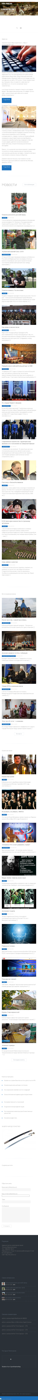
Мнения (4, 485)
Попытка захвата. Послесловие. (13, 290)
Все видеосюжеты (19, 1060)
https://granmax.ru (17, 43)
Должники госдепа (8, 911)
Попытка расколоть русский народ (14, 215)
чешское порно (6, 43)
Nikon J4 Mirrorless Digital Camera (21, 1322)
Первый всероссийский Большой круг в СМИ (17, 366)
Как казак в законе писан (10, 327)
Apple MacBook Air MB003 (19, 1318)
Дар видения (6, 446)
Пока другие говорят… (9, 979)
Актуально (5, 330)
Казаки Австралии (8, 777)
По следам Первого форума (11, 403)
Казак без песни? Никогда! (9, 656)
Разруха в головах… (9, 946)
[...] (33, 226)
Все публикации (29, 184)
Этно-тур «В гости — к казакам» (12, 721)
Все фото (19, 734)
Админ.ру (5, 565)
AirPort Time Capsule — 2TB (19, 1326)
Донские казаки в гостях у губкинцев (14, 653)
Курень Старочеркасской (10, 1012)
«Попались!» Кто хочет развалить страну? (16, 845)
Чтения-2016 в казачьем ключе (12, 686)
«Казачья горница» (8, 1045)
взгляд (4, 217)
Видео (4, 779)
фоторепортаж (6, 622)
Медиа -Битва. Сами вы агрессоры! (14, 878)
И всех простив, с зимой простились (14, 620)
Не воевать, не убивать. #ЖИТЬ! (13, 812)
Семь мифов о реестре (10, 562)
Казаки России (6, 254)
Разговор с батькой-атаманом (12, 482)
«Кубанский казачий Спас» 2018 (12, 251)
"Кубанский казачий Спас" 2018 (15, 1287)
